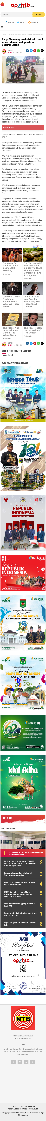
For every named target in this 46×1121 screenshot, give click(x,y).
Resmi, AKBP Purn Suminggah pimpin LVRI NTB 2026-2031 (20, 905)
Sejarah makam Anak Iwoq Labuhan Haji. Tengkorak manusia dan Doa (18, 874)
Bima (40, 1051)
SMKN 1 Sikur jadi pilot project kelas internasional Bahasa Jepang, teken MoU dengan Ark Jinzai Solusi (18, 894)
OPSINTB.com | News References (26, 1113)
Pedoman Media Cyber (17, 1109)
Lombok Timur (8, 1049)
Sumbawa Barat (23, 1054)
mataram (28, 1049)
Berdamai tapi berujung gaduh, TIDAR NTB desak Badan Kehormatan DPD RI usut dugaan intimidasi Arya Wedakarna (20, 863)
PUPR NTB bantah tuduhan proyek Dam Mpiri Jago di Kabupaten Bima (20, 883)
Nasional (34, 1049)
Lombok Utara (33, 1051)
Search (38, 14)
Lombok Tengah (18, 1049)
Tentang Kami (17, 1107)
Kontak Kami (30, 1107)
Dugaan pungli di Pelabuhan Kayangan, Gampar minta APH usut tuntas (20, 914)
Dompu (17, 1051)
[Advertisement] (23, 1084)
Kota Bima (24, 1051)
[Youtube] (32, 1062)
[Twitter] (26, 1062)
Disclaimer (33, 1109)
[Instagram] (20, 1062)
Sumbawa (11, 1051)
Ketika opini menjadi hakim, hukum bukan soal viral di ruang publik (26, 853)
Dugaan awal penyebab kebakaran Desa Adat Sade (20, 924)
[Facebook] (13, 1062)
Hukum (10, 52)
